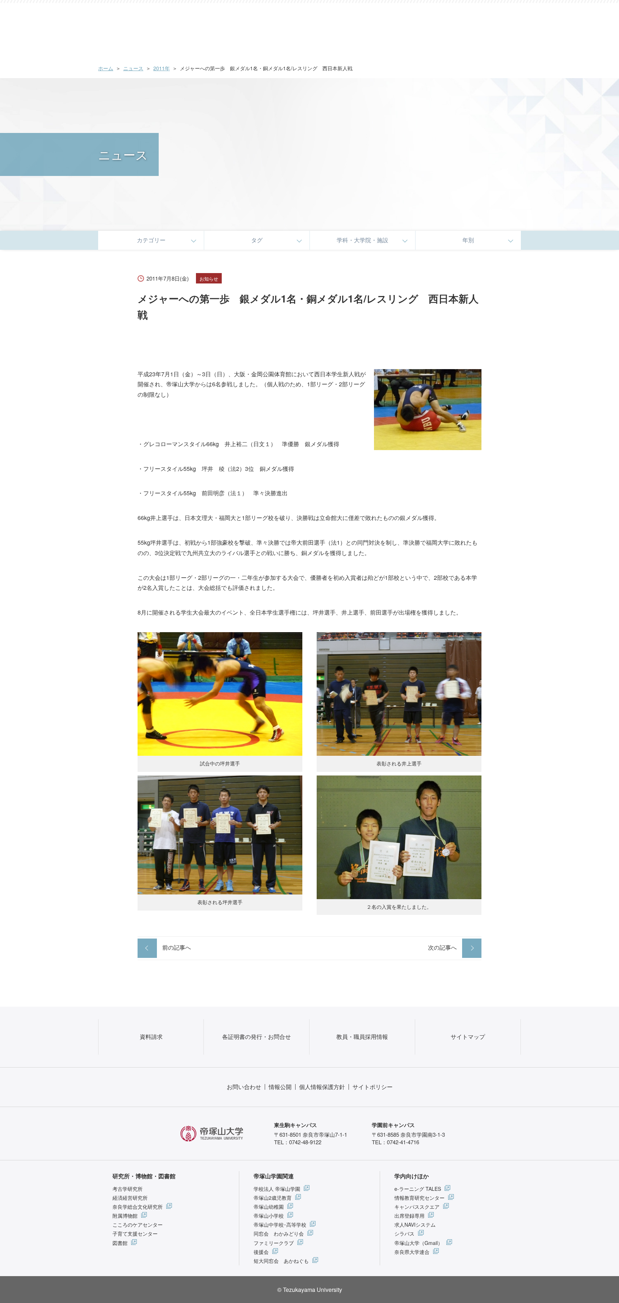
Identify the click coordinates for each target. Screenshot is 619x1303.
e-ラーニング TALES (417, 1188)
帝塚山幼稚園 (269, 1206)
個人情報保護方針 (322, 1087)
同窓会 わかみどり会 (279, 1233)
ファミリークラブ (274, 1242)
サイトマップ (468, 1036)
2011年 (161, 68)
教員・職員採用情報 (362, 1036)
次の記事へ (442, 947)
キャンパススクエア (417, 1206)
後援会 (261, 1251)
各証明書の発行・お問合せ (256, 1036)
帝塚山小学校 (269, 1215)
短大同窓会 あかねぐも (281, 1260)
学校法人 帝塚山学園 (277, 1188)
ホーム (105, 68)
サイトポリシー (372, 1087)
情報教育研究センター (419, 1197)
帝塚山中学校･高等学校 (280, 1224)
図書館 (120, 1242)
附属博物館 (125, 1215)
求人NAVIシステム (415, 1224)
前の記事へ (176, 947)
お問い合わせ (244, 1087)
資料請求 (151, 1036)
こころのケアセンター (137, 1224)
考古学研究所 (127, 1188)
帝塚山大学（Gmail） (418, 1242)
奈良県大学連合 (412, 1251)
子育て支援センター (135, 1233)
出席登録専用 (409, 1215)
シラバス (404, 1233)
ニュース (133, 68)
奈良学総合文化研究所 (137, 1206)
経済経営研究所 (130, 1197)
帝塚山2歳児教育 (273, 1197)
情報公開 (280, 1087)
